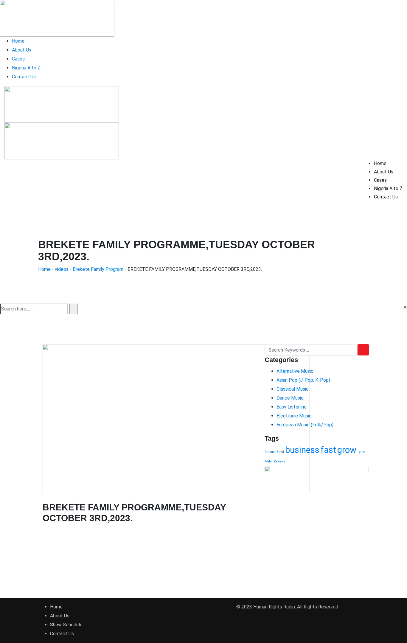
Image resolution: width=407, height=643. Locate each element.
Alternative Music (294, 371)
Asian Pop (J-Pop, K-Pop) (303, 380)
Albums (270, 452)
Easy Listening (291, 407)
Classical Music (292, 389)
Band (280, 452)
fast (328, 450)
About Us (21, 50)
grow (346, 450)
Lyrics (362, 452)
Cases (18, 59)
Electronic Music (294, 416)
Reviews (279, 461)
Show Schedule (66, 625)
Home (18, 41)
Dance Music (290, 398)
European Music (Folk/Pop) (304, 425)
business (302, 450)
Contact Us (24, 77)
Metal (269, 461)
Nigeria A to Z (26, 68)
